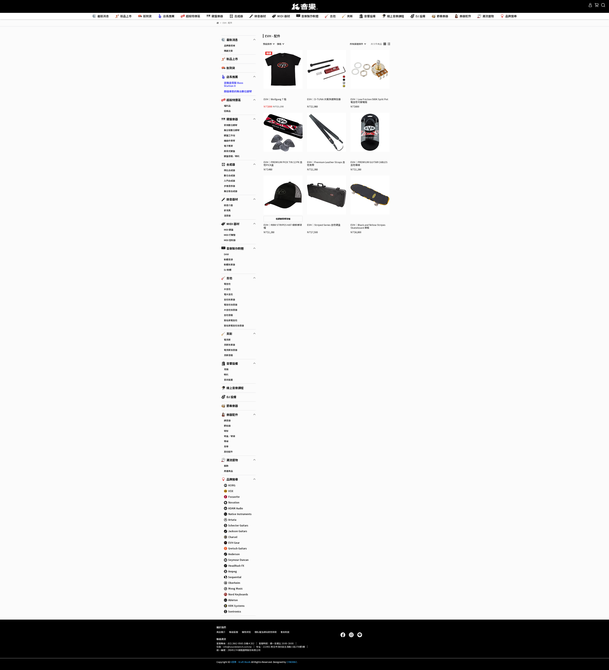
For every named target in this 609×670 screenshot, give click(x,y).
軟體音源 (228, 259)
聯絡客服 (233, 632)
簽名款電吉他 (230, 320)
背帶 (226, 446)
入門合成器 (229, 180)
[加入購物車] (287, 69)
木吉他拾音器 (230, 309)
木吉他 (227, 289)
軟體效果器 (229, 264)
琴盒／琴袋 (229, 436)
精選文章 (228, 50)
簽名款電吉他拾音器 (234, 325)
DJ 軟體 (227, 269)
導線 (226, 441)
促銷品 (227, 111)
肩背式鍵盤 (229, 151)
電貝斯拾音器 (230, 349)
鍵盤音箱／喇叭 (231, 156)
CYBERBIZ (292, 662)
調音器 (227, 420)
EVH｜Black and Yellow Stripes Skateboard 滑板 (367, 226)
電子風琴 (228, 145)
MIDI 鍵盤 (228, 229)
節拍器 (227, 425)
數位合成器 (229, 175)
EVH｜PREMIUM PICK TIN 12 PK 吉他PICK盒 (283, 163)
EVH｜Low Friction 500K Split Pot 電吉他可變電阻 (369, 100)
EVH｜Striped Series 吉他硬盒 (324, 224)
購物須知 (246, 632)
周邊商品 (228, 471)
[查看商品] (278, 69)
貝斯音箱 (228, 355)
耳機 (226, 369)
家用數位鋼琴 (230, 125)
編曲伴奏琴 (229, 140)
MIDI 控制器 (230, 240)
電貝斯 (227, 339)
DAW (226, 254)
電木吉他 (228, 294)
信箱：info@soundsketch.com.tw (234, 646)
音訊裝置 (228, 379)
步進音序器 (229, 185)
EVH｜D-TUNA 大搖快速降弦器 (324, 99)
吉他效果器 (229, 299)
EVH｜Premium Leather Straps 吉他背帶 (326, 163)
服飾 (226, 465)
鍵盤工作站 (229, 135)
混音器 (227, 215)
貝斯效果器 (229, 344)
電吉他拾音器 (230, 304)
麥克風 (227, 210)
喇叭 (226, 374)
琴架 (226, 430)
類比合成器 (229, 170)
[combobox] (268, 44)
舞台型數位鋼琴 (231, 130)
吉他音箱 (228, 315)
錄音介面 (228, 205)
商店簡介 (220, 632)
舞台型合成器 (230, 191)
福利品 (227, 105)
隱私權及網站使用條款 (266, 632)
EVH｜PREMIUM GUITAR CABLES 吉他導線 (368, 163)
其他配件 (228, 451)
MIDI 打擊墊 (230, 234)
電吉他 (227, 283)
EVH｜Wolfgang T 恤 (275, 99)
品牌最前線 (229, 45)
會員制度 (285, 632)
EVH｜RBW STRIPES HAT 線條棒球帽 (283, 226)
